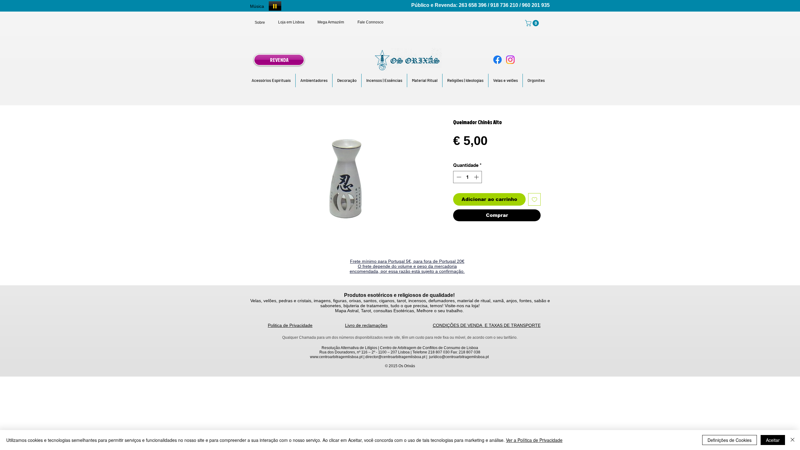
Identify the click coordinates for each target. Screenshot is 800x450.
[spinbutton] (467, 177)
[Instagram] (510, 59)
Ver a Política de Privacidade (534, 440)
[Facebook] (497, 59)
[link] (532, 23)
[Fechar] (792, 440)
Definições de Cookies (730, 440)
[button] (271, 80)
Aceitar (773, 440)
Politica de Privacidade (290, 325)
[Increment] (477, 177)
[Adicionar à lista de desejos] (534, 199)
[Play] (275, 6)
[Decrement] (458, 177)
